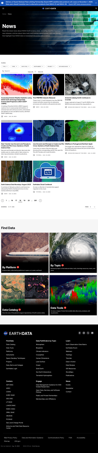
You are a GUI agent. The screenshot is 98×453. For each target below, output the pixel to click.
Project (50, 66)
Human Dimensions (42, 358)
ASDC (8, 388)
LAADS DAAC (11, 405)
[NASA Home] (43, 8)
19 (24, 200)
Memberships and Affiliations (46, 399)
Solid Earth (40, 368)
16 (12, 200)
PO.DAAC (9, 419)
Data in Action (71, 362)
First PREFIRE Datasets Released (44, 98)
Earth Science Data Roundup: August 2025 (16, 184)
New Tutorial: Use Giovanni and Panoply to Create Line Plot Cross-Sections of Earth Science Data (16, 146)
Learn (68, 341)
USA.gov (17, 441)
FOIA (70, 438)
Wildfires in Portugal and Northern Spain (79, 144)
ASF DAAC (9, 385)
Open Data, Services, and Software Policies (48, 391)
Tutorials (69, 358)
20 (29, 200)
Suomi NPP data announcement (80, 4)
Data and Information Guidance (32, 438)
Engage (39, 381)
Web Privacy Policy (10, 438)
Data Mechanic (63, 66)
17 (16, 200)
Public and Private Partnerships (46, 395)
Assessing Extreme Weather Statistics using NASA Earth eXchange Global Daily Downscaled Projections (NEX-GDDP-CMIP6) (16, 100)
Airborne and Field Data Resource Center (17, 427)
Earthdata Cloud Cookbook (42, 184)
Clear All (40, 71)
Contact (68, 392)
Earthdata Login (11, 368)
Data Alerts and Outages (14, 365)
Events (68, 385)
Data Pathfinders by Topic (46, 341)
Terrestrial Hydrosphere (44, 375)
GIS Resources (71, 368)
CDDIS (8, 392)
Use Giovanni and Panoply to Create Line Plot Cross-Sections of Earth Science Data (48, 145)
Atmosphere (40, 344)
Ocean (38, 365)
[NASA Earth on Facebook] (79, 333)
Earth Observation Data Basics (76, 344)
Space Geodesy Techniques (15, 358)
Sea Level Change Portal (14, 423)
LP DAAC (9, 402)
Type (4, 66)
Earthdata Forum (71, 348)
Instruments (10, 355)
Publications (70, 375)
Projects (9, 362)
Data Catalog (10, 344)
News (68, 381)
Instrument (38, 66)
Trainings (69, 355)
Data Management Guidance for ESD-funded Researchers (49, 386)
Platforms (9, 351)
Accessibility (81, 438)
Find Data (10, 341)
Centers (9, 381)
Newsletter (69, 388)
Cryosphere (40, 355)
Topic (13, 66)
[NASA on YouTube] (92, 333)
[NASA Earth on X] (88, 333)
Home (4, 14)
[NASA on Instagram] (83, 333)
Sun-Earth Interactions (43, 372)
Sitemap (7, 441)
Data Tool (25, 66)
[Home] (50, 8)
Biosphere (39, 348)
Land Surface (40, 362)
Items (87, 206)
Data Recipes (70, 365)
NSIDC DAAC (10, 409)
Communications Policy (56, 438)
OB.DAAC (9, 416)
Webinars (69, 351)
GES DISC (9, 399)
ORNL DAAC (10, 412)
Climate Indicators (42, 351)
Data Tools (9, 348)
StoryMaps (69, 372)
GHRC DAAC (10, 395)
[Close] (96, 3)
